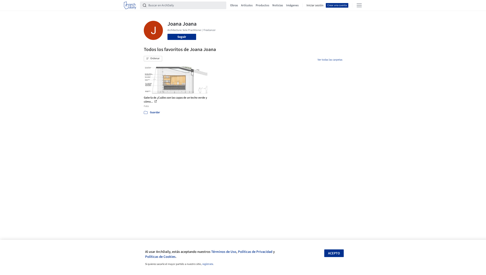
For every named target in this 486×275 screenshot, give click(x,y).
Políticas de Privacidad (255, 251)
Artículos (247, 5)
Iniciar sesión (314, 5)
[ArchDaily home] (130, 5)
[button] (153, 58)
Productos (262, 5)
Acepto (334, 253)
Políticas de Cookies (160, 256)
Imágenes (292, 5)
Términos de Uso (223, 251)
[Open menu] (359, 5)
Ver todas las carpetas (330, 59)
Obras (234, 5)
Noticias (277, 5)
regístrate (207, 264)
